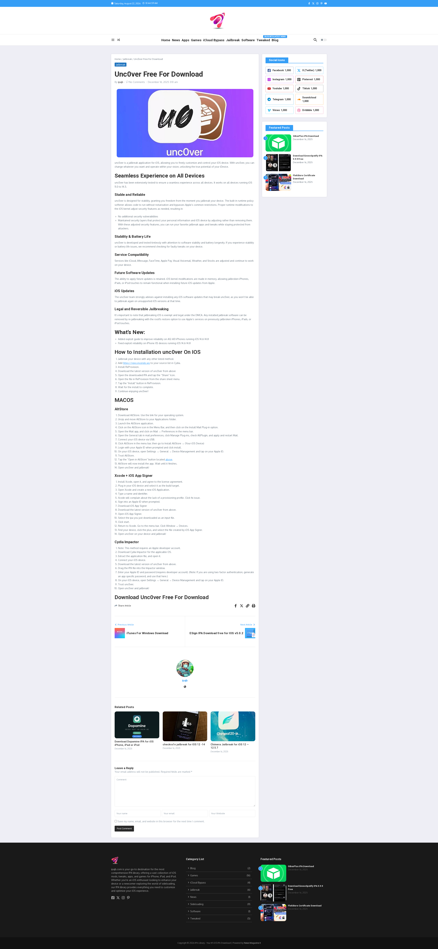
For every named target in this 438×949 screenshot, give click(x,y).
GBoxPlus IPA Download (306, 136)
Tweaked (263, 40)
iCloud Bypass (213, 40)
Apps (185, 40)
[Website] (185, 686)
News (176, 40)
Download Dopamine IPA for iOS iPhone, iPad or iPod (134, 743)
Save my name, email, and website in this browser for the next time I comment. (161, 821)
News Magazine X (252, 943)
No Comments (137, 82)
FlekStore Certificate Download (304, 905)
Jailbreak (233, 40)
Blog (275, 39)
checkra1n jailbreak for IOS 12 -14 (184, 744)
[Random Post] (118, 39)
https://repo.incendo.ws (136, 363)
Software (248, 40)
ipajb (120, 82)
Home (165, 40)
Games (196, 40)
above (168, 459)
